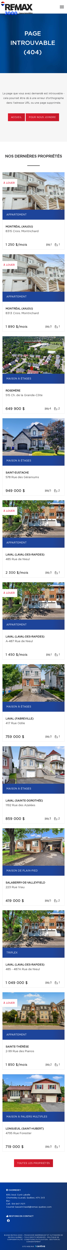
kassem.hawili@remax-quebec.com (33, 1207)
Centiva (40, 1246)
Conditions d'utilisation (36, 1239)
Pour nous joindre (42, 117)
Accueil (16, 117)
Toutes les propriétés (33, 1163)
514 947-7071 (18, 1204)
